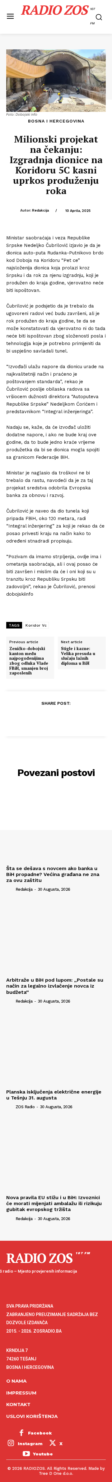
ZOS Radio (25, 1106)
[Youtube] (26, 1454)
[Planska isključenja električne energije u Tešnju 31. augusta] (56, 1049)
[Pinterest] (55, 718)
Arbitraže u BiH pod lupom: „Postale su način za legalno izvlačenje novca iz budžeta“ (54, 986)
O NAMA (16, 1381)
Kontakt (18, 1404)
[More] (84, 718)
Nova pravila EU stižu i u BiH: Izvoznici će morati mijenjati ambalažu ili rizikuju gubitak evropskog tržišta (54, 1203)
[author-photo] (10, 889)
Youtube (43, 1453)
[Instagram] (11, 1443)
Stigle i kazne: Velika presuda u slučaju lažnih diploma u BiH (78, 656)
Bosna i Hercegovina (56, 121)
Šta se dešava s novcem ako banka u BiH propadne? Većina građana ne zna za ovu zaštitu (52, 874)
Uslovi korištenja (32, 1416)
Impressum (21, 1393)
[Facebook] (27, 718)
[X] (41, 718)
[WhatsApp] (70, 718)
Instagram (30, 1443)
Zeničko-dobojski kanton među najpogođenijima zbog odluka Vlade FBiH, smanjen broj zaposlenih (28, 661)
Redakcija (40, 210)
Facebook (40, 1432)
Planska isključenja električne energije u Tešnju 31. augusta (53, 1095)
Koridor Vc (36, 625)
